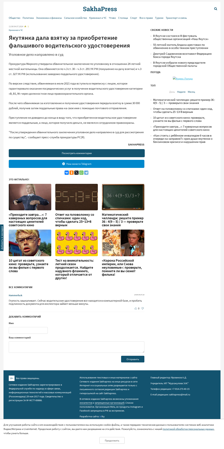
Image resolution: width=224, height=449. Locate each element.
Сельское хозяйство (75, 17)
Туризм (159, 17)
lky (102, 416)
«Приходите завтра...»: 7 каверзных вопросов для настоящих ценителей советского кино (28, 219)
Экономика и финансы (49, 17)
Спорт (133, 17)
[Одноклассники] (71, 173)
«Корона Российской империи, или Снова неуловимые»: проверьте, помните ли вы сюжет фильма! (122, 267)
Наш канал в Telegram (78, 163)
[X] (76, 173)
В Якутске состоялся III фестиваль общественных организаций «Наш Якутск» (180, 37)
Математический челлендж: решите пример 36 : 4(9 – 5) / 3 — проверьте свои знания (123, 219)
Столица (123, 17)
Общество (14, 17)
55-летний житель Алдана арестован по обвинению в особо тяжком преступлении (180, 46)
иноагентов (86, 402)
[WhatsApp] (81, 173)
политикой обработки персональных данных (188, 429)
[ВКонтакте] (67, 173)
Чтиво (112, 17)
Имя (11, 323)
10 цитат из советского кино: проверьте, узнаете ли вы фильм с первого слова (28, 265)
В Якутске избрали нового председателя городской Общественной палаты (179, 64)
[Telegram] (86, 173)
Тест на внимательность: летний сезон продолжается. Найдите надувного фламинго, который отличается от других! (74, 269)
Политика (28, 17)
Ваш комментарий (20, 337)
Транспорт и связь (176, 17)
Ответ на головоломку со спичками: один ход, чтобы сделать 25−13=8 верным (74, 219)
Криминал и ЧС (98, 17)
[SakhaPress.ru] (2, 238)
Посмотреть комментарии (77, 153)
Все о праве (146, 17)
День (172, 91)
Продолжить (112, 440)
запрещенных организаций (109, 402)
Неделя (181, 91)
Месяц (191, 91)
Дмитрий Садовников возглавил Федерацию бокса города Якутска (182, 55)
